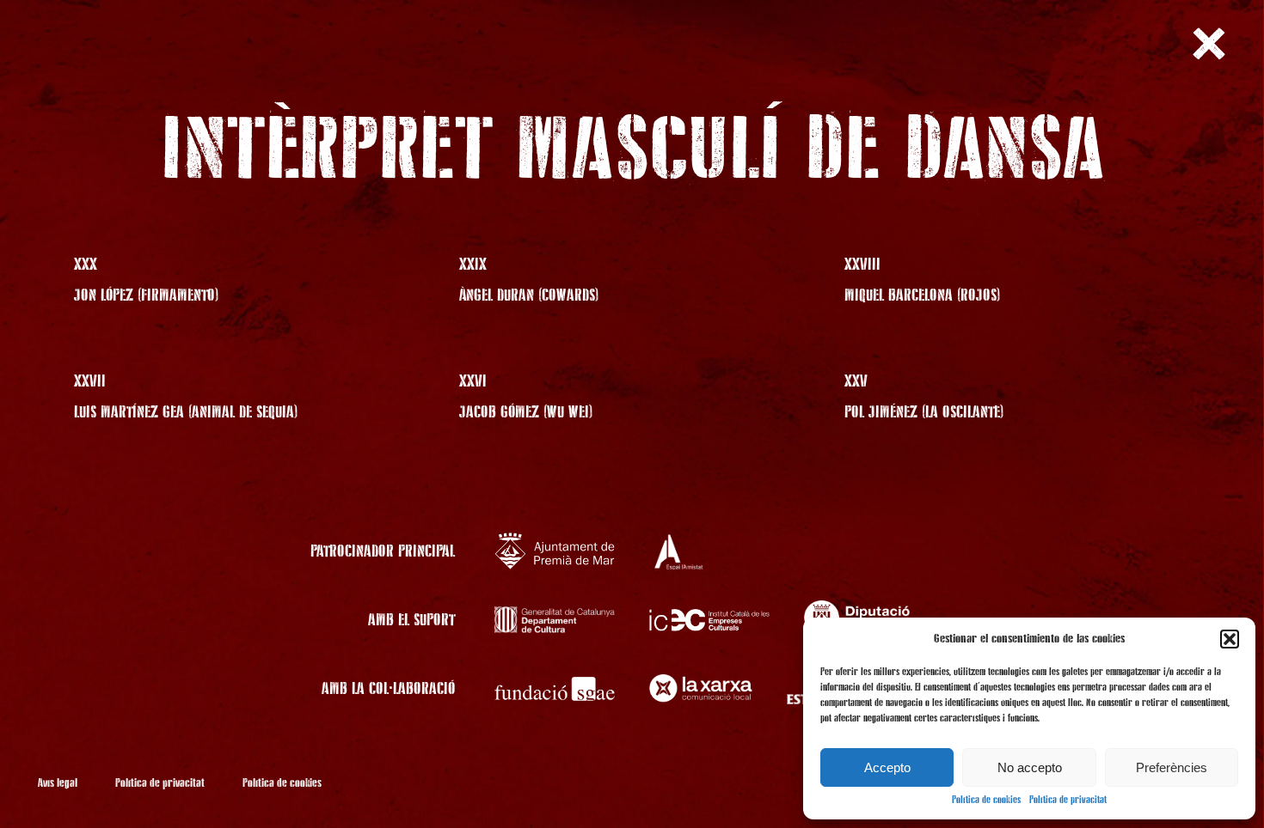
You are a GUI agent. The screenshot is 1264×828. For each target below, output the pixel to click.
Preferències (1171, 767)
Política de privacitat (1068, 800)
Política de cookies (986, 800)
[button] (1229, 639)
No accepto (1029, 767)
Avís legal (57, 783)
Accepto (887, 767)
